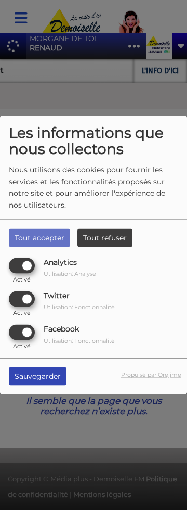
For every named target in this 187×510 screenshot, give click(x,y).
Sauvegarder (38, 376)
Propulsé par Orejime (151, 374)
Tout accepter (39, 237)
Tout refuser (105, 237)
